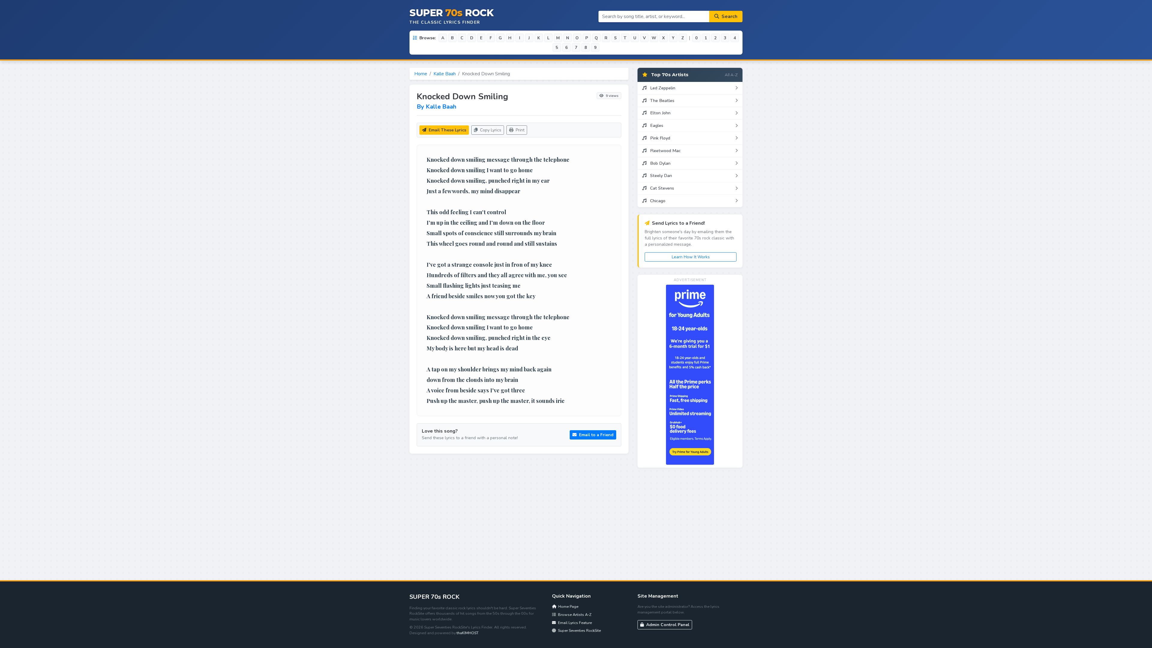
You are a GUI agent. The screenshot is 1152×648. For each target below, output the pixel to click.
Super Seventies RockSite (579, 630)
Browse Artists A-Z (574, 614)
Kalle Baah (445, 73)
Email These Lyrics (447, 130)
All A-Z (731, 74)
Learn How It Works (691, 257)
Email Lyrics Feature (574, 622)
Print (519, 130)
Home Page (567, 606)
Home (420, 73)
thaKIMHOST (467, 632)
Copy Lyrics (490, 130)
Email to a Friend (596, 435)
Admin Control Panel (667, 625)
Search (728, 16)
